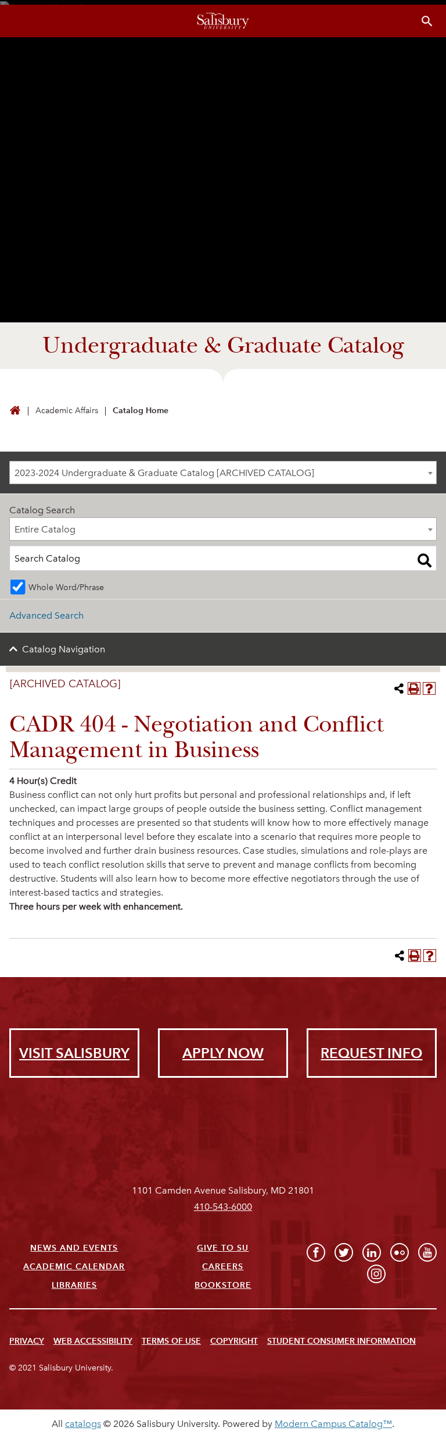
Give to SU (223, 1248)
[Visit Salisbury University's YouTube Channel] (427, 1252)
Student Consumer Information (341, 1341)
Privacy (26, 1341)
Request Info (371, 1053)
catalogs (83, 1423)
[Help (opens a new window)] (429, 688)
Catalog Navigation (63, 649)
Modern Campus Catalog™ (333, 1423)
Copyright (234, 1341)
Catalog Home (140, 411)
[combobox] (223, 472)
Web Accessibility (92, 1341)
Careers (222, 1267)
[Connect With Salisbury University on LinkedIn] (371, 1252)
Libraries (74, 1285)
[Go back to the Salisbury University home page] (15, 411)
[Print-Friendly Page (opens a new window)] (414, 688)
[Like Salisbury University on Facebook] (316, 1252)
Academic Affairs (66, 411)
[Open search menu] (427, 21)
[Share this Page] (399, 688)
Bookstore (223, 1285)
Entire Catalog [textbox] (45, 529)
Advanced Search (46, 615)
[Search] (424, 560)
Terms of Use (171, 1341)
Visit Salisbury (74, 1053)
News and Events (74, 1248)
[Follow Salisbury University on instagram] (376, 1274)
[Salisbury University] (223, 21)
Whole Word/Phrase (66, 587)
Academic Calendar (74, 1267)
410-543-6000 (223, 1206)
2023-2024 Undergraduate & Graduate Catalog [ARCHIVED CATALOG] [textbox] (164, 472)
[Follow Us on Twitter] (343, 1252)
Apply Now (223, 1053)
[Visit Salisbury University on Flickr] (399, 1252)
